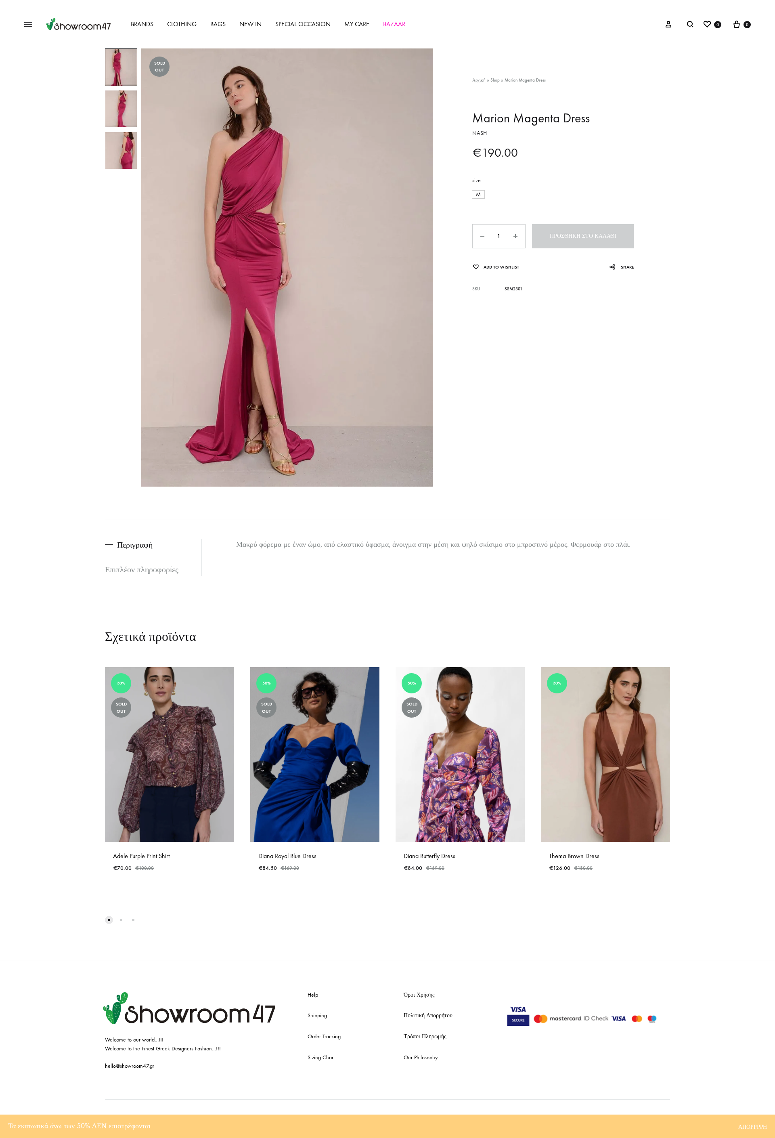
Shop (495, 80)
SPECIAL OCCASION (303, 24)
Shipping (317, 1015)
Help (313, 994)
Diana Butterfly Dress (429, 856)
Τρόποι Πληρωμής (425, 1036)
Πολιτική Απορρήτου (428, 1015)
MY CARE (356, 24)
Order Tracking (324, 1036)
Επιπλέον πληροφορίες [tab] (141, 569)
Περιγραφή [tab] (135, 545)
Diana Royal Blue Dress (287, 856)
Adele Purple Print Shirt (141, 856)
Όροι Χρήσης (419, 994)
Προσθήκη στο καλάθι (583, 236)
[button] (478, 194)
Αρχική (479, 80)
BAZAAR (394, 24)
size (476, 180)
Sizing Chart (321, 1057)
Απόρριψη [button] (752, 1126)
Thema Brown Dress (574, 856)
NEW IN (250, 24)
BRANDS (142, 24)
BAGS (218, 24)
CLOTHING (182, 24)
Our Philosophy (421, 1057)
